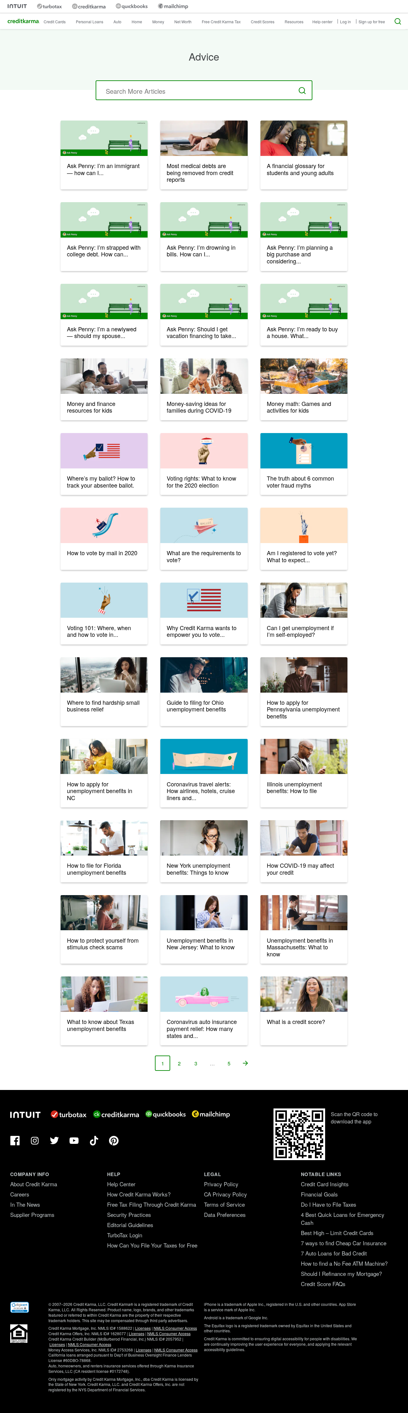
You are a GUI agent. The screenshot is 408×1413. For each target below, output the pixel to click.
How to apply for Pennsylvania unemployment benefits (303, 709)
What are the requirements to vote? (204, 556)
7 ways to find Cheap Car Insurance (343, 1243)
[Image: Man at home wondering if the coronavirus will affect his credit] (303, 838)
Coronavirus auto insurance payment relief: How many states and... (202, 1028)
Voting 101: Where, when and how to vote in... (99, 631)
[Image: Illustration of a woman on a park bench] (104, 138)
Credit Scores (262, 21)
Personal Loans (89, 21)
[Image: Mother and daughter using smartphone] (303, 138)
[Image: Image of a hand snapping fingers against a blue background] (104, 600)
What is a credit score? (296, 1021)
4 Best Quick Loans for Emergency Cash (342, 1218)
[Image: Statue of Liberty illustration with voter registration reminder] (303, 525)
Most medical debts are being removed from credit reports (200, 172)
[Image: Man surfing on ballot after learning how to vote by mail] (104, 525)
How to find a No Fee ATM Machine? (344, 1263)
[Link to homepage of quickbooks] (131, 6)
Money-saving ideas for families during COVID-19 (199, 407)
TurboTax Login (124, 1235)
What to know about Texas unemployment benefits (100, 1025)
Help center (322, 21)
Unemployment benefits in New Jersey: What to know (201, 943)
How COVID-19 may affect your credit (300, 868)
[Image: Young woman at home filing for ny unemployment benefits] (203, 838)
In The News (25, 1204)
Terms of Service (224, 1204)
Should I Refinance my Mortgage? (341, 1273)
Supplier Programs (32, 1214)
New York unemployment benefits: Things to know (198, 868)
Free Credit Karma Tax (221, 21)
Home (137, 21)
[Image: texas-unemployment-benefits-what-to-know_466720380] (104, 994)
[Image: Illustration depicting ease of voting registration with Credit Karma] (203, 600)
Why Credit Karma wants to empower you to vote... (202, 631)
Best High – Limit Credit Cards (337, 1233)
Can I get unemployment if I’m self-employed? (300, 631)
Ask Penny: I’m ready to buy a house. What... (302, 332)
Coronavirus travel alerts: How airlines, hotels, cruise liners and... (201, 791)
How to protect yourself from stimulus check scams (103, 943)
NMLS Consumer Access (175, 1328)
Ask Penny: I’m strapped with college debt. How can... (104, 250)
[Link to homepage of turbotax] (49, 6)
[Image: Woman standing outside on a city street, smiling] (303, 994)
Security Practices (129, 1214)
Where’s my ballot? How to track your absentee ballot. (101, 481)
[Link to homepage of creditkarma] (88, 6)
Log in (345, 21)
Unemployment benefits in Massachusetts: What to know (300, 947)
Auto (117, 21)
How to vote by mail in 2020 (102, 552)
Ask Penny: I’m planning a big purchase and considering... (300, 254)
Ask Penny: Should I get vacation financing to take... (201, 332)
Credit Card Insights (325, 1184)
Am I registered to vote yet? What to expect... (302, 556)
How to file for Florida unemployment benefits (96, 868)
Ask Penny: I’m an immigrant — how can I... (103, 169)
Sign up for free (372, 21)
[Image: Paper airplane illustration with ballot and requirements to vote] (203, 525)
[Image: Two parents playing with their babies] (203, 376)
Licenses (143, 1328)
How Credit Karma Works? (139, 1194)
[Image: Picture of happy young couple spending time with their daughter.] (303, 376)
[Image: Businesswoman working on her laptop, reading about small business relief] (104, 675)
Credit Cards (55, 21)
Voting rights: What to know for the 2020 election (201, 481)
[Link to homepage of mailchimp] (173, 6)
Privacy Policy (221, 1184)
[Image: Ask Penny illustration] (104, 220)
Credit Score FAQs (323, 1284)
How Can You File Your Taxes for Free (152, 1245)
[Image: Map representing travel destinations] (203, 756)
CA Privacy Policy (225, 1194)
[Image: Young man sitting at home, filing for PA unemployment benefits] (303, 675)
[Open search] (397, 21)
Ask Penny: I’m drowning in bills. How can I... (201, 250)
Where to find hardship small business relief (103, 705)
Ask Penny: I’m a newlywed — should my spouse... (101, 332)
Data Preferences (225, 1214)
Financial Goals (319, 1194)
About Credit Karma (33, 1184)
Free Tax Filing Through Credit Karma (151, 1204)
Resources (294, 21)
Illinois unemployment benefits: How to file (294, 787)
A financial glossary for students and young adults (300, 169)
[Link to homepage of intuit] (17, 6)
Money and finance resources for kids (91, 407)
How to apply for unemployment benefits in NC (99, 791)
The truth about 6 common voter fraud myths (300, 481)
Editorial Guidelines (130, 1225)
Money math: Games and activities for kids (299, 407)
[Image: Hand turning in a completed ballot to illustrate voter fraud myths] (303, 450)
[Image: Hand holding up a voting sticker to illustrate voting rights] (203, 450)
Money (158, 21)
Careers (19, 1194)
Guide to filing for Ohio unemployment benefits (196, 705)
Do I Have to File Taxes (328, 1204)
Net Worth (183, 21)
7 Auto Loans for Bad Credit (334, 1253)
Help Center (121, 1184)
